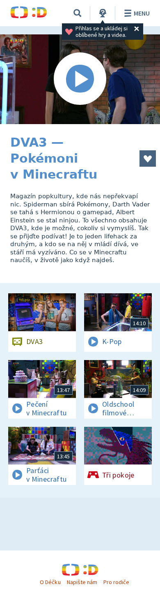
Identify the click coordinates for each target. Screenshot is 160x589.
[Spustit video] (80, 79)
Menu (142, 13)
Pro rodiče (116, 582)
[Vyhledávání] (77, 13)
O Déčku (50, 582)
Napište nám (82, 582)
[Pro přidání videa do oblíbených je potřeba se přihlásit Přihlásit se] (147, 158)
